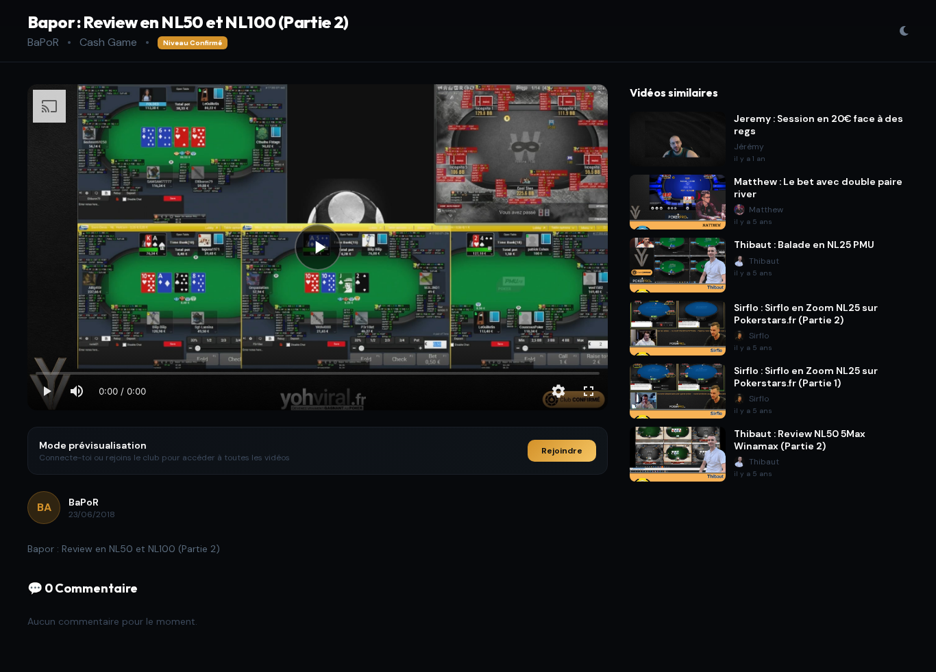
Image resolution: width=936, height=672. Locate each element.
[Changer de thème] (904, 31)
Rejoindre (561, 450)
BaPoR (43, 42)
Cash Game (108, 42)
